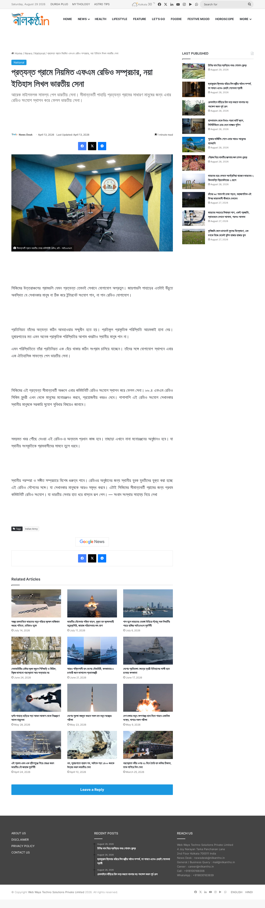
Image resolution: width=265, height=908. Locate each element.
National (39, 53)
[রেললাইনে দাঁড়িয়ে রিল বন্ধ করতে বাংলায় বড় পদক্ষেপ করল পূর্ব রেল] (193, 108)
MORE (244, 19)
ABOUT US (18, 833)
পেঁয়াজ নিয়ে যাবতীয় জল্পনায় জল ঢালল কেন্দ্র (227, 157)
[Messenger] (102, 146)
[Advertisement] (132, 34)
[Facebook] (82, 146)
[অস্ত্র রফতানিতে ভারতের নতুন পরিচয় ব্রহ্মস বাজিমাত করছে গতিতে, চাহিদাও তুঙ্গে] (36, 603)
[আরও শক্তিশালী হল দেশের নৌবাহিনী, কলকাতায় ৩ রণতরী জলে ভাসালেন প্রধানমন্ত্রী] (92, 651)
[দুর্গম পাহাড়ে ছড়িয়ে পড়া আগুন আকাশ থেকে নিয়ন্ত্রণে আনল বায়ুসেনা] (36, 698)
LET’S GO (158, 19)
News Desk (26, 134)
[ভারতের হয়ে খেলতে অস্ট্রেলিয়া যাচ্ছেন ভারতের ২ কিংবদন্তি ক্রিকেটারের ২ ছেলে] (193, 181)
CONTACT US (20, 852)
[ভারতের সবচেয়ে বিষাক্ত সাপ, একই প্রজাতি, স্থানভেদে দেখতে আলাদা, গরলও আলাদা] (193, 218)
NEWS (82, 19)
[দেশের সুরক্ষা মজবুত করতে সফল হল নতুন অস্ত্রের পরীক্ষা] (92, 698)
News (28, 53)
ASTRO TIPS (102, 4)
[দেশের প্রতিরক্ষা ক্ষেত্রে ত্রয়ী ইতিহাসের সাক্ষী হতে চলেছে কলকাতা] (148, 651)
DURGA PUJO (59, 4)
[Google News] (92, 541)
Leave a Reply (92, 790)
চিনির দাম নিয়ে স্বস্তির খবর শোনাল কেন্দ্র (227, 65)
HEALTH (100, 19)
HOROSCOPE (224, 19)
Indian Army (31, 528)
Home (18, 53)
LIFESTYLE (119, 19)
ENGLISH (236, 892)
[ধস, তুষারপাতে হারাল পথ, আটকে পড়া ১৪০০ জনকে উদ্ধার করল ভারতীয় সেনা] (92, 745)
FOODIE (176, 19)
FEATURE (139, 19)
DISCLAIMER (20, 839)
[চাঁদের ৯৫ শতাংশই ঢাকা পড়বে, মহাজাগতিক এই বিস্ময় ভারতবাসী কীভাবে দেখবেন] (193, 199)
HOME (67, 19)
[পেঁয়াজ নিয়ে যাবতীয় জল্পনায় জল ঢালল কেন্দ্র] (193, 163)
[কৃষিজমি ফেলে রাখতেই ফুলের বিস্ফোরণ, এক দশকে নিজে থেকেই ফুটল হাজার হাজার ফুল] (193, 236)
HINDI (249, 892)
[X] (92, 146)
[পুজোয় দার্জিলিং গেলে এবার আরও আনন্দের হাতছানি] (193, 144)
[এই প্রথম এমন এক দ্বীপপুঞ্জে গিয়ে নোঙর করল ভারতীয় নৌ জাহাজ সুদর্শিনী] (36, 745)
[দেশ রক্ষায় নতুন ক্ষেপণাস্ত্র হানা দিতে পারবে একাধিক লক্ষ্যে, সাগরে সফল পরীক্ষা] (148, 698)
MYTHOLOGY (81, 4)
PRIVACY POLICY (23, 846)
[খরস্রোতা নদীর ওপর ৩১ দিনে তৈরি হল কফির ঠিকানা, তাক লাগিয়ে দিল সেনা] (148, 745)
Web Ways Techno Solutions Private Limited (56, 892)
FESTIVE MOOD (199, 19)
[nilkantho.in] (30, 19)
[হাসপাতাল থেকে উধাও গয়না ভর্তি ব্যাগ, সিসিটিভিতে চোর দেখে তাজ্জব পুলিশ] (193, 126)
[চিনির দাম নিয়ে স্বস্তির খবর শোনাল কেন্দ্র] (193, 71)
